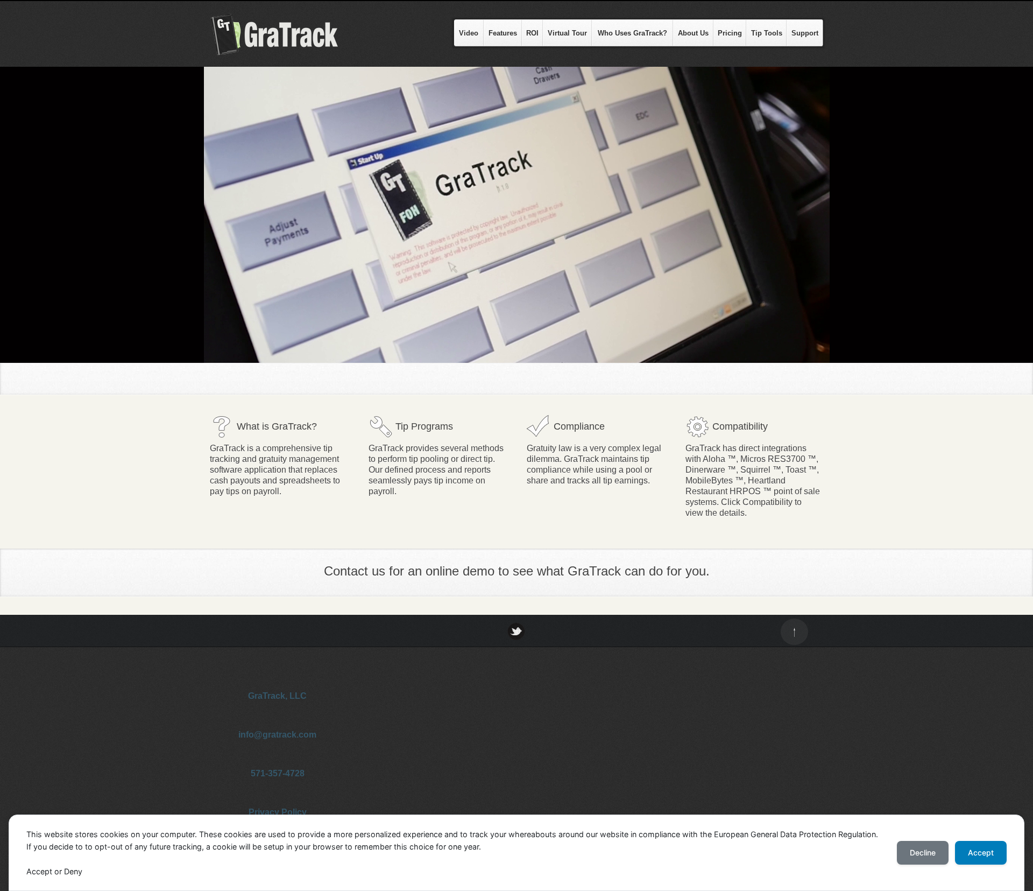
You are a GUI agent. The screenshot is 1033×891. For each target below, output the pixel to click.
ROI (532, 33)
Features (503, 33)
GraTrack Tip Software (285, 34)
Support (804, 33)
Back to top (794, 632)
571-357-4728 (278, 773)
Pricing (730, 33)
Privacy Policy (278, 812)
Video (468, 33)
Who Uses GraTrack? (632, 33)
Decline (923, 852)
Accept (981, 852)
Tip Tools (766, 33)
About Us (693, 33)
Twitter (516, 631)
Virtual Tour (567, 33)
